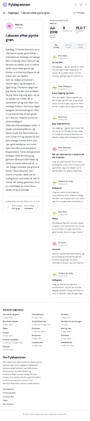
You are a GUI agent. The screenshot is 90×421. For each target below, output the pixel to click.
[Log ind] (76, 5)
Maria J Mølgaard (64, 86)
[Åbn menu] (86, 5)
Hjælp (5, 400)
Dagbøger (13, 12)
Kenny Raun (62, 56)
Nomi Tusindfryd (64, 148)
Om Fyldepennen (14, 357)
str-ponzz (62, 242)
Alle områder (8, 404)
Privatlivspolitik (9, 393)
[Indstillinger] (81, 5)
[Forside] (4, 13)
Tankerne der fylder (65, 181)
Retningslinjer (8, 389)
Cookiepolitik (8, 396)
